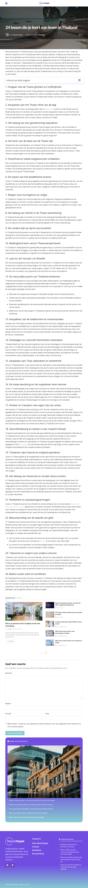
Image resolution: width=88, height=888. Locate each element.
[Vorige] (42, 652)
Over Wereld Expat (40, 843)
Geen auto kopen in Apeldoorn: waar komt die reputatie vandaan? (31, 809)
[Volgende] (46, 652)
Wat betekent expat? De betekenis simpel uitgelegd (26, 817)
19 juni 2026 (13, 795)
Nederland (49, 109)
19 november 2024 (61, 636)
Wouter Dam (18, 35)
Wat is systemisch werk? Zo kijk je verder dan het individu (28, 813)
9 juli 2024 (29, 35)
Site (47, 713)
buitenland (23, 444)
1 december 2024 (61, 626)
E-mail (8, 713)
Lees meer (10, 641)
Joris (10, 629)
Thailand (41, 35)
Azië (35, 35)
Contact (35, 847)
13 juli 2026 (17, 629)
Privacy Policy (38, 853)
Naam (8, 703)
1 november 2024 (61, 645)
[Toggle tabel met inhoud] (79, 80)
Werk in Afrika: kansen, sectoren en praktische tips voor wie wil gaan (32, 800)
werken (42, 541)
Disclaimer (36, 850)
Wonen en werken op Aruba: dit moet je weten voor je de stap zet (31, 804)
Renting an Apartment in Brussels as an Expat (23, 793)
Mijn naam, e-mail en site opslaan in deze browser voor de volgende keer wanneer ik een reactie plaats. (44, 725)
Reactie (9, 673)
